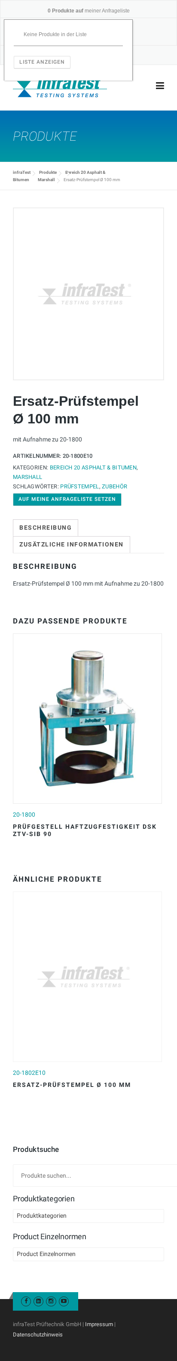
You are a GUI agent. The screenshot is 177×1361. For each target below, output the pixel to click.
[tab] (45, 528)
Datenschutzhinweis (38, 1334)
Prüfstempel (79, 486)
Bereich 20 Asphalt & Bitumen (93, 467)
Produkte (48, 172)
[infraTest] (60, 86)
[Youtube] (64, 1301)
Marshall (46, 179)
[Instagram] (51, 1301)
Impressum (99, 1324)
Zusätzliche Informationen (71, 544)
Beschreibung (45, 527)
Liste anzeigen (42, 62)
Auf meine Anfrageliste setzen (67, 499)
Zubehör (114, 486)
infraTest (22, 172)
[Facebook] (26, 1301)
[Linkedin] (38, 1301)
